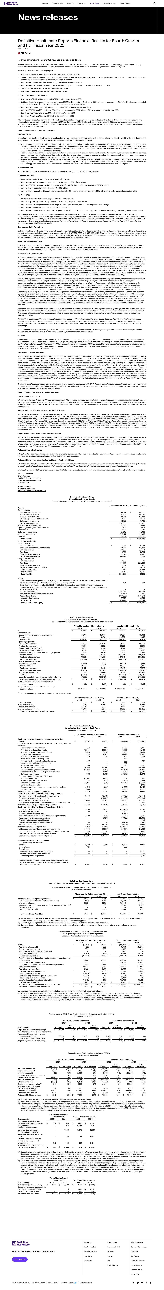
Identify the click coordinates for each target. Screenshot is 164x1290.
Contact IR (91, 1233)
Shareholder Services (109, 3)
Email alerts (73, 1233)
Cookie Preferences (86, 1283)
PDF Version (26, 53)
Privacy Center (52, 1283)
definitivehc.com (90, 249)
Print (82, 1233)
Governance (81, 3)
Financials (70, 3)
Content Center (112, 1265)
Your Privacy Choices (67, 1283)
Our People (135, 1256)
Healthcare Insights (114, 1247)
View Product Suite (90, 1247)
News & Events (94, 3)
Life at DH (134, 1251)
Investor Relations (137, 1270)
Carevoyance (88, 1260)
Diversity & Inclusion (138, 1260)
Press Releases (136, 1265)
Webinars (110, 1251)
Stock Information (57, 3)
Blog (108, 1260)
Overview (45, 3)
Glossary (110, 1256)
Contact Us (135, 1274)
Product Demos (125, 3)
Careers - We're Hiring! (138, 1247)
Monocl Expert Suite (90, 1251)
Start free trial (19, 1259)
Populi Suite (88, 1256)
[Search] (155, 3)
